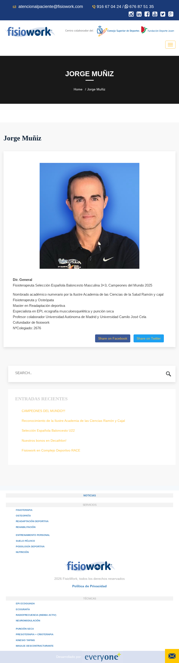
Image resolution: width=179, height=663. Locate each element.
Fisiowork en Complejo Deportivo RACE (51, 450)
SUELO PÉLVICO (25, 541)
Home (78, 89)
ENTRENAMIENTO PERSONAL (33, 535)
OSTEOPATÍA (23, 515)
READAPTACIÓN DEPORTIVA (32, 521)
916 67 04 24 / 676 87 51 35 (125, 6)
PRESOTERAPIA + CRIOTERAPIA (34, 634)
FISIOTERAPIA (24, 510)
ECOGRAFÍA (23, 609)
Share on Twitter (149, 338)
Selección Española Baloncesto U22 (48, 430)
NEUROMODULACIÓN (28, 620)
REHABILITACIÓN (25, 527)
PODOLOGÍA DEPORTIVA (30, 546)
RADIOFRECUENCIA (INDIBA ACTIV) (36, 615)
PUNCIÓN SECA (25, 628)
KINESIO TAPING (25, 640)
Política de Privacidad (89, 586)
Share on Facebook (112, 338)
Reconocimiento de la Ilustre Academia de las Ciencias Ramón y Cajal (73, 421)
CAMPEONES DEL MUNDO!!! (43, 411)
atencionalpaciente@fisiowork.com (50, 6)
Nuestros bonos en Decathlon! (44, 440)
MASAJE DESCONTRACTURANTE (35, 646)
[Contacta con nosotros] (172, 656)
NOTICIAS (89, 495)
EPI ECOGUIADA (25, 603)
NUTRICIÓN (22, 552)
